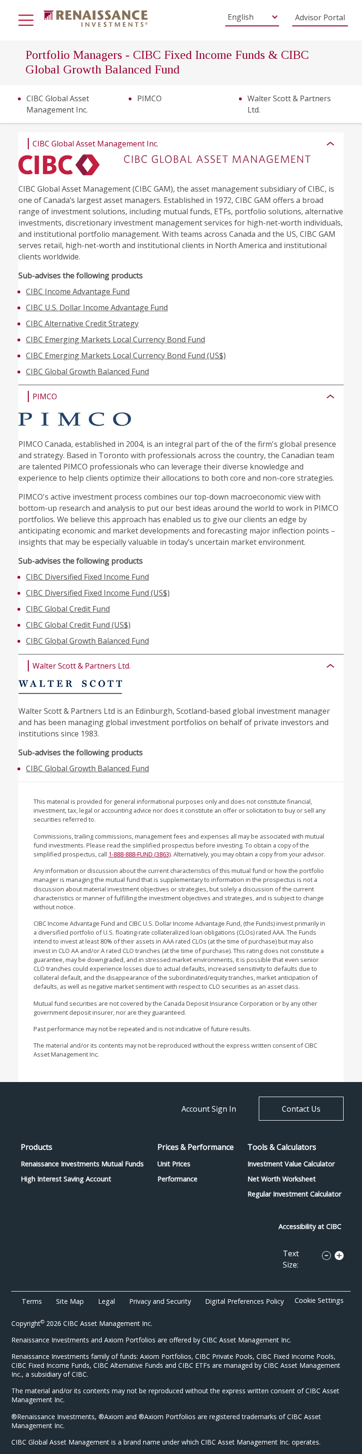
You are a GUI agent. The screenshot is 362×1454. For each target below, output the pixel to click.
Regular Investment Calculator (294, 1193)
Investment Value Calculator (291, 1163)
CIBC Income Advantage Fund (78, 291)
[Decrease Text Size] (324, 1253)
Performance (177, 1178)
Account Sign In (208, 1109)
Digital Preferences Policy (244, 1301)
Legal (106, 1301)
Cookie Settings (319, 1300)
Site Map (70, 1301)
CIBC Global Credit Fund (68, 609)
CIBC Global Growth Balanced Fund (87, 371)
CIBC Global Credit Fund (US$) (78, 625)
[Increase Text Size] (337, 1253)
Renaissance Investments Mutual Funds (82, 1163)
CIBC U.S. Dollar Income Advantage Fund (97, 307)
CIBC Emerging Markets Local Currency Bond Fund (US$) (126, 355)
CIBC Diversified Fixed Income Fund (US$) (98, 593)
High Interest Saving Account (66, 1178)
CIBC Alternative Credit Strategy (82, 323)
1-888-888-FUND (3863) (139, 854)
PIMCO (149, 98)
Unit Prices (173, 1163)
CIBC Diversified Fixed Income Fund (87, 577)
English (241, 17)
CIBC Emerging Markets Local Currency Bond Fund (115, 339)
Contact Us (301, 1109)
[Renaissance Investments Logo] (95, 18)
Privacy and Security (160, 1301)
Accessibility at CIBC (310, 1226)
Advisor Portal (320, 17)
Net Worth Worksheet (281, 1178)
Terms (32, 1301)
